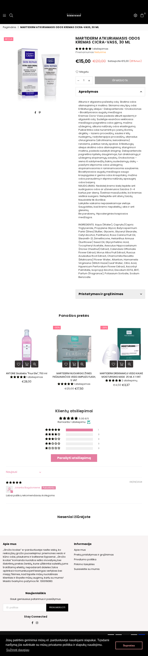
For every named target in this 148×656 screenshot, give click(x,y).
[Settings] (135, 15)
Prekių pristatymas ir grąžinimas (94, 554)
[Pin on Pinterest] (40, 112)
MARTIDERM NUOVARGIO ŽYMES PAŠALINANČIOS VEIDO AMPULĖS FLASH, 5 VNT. (74, 377)
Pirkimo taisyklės (84, 564)
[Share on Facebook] (35, 112)
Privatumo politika (85, 559)
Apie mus (80, 550)
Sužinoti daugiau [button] (17, 650)
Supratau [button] (129, 645)
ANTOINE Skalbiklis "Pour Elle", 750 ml (26, 373)
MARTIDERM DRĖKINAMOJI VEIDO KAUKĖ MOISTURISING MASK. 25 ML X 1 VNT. (121, 375)
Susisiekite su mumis (87, 569)
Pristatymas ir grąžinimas (101, 294)
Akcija (8, 39)
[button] (84, 49)
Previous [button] (6, 360)
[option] (38, 71)
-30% (57, 327)
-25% (104, 327)
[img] (14, 482)
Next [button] (141, 360)
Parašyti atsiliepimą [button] (74, 458)
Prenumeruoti (57, 607)
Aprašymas (88, 91)
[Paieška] (11, 15)
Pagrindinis (9, 27)
